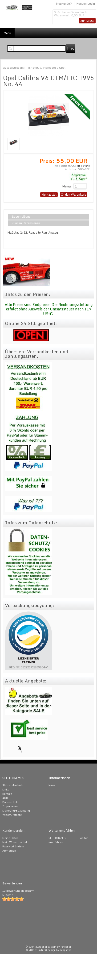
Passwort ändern (13, 846)
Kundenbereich (13, 830)
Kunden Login (85, 3)
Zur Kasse (87, 20)
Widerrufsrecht (12, 815)
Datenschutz (10, 802)
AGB (5, 798)
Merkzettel (49, 194)
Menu (7, 33)
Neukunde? (64, 3)
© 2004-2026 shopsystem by (48, 947)
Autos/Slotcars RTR (16, 67)
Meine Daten (10, 838)
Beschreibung (21, 216)
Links (5, 789)
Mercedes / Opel (54, 67)
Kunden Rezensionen (26, 223)
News (52, 785)
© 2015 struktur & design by (48, 950)
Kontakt (7, 794)
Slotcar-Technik (12, 785)
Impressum (10, 806)
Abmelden (9, 851)
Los (70, 48)
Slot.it (36, 67)
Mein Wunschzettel (14, 842)
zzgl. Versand (82, 166)
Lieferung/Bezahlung (16, 811)
